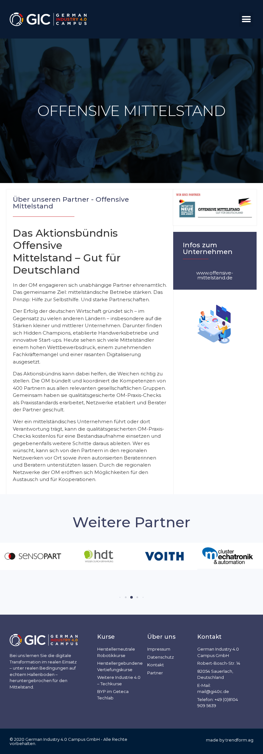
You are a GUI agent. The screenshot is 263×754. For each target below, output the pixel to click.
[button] (246, 19)
